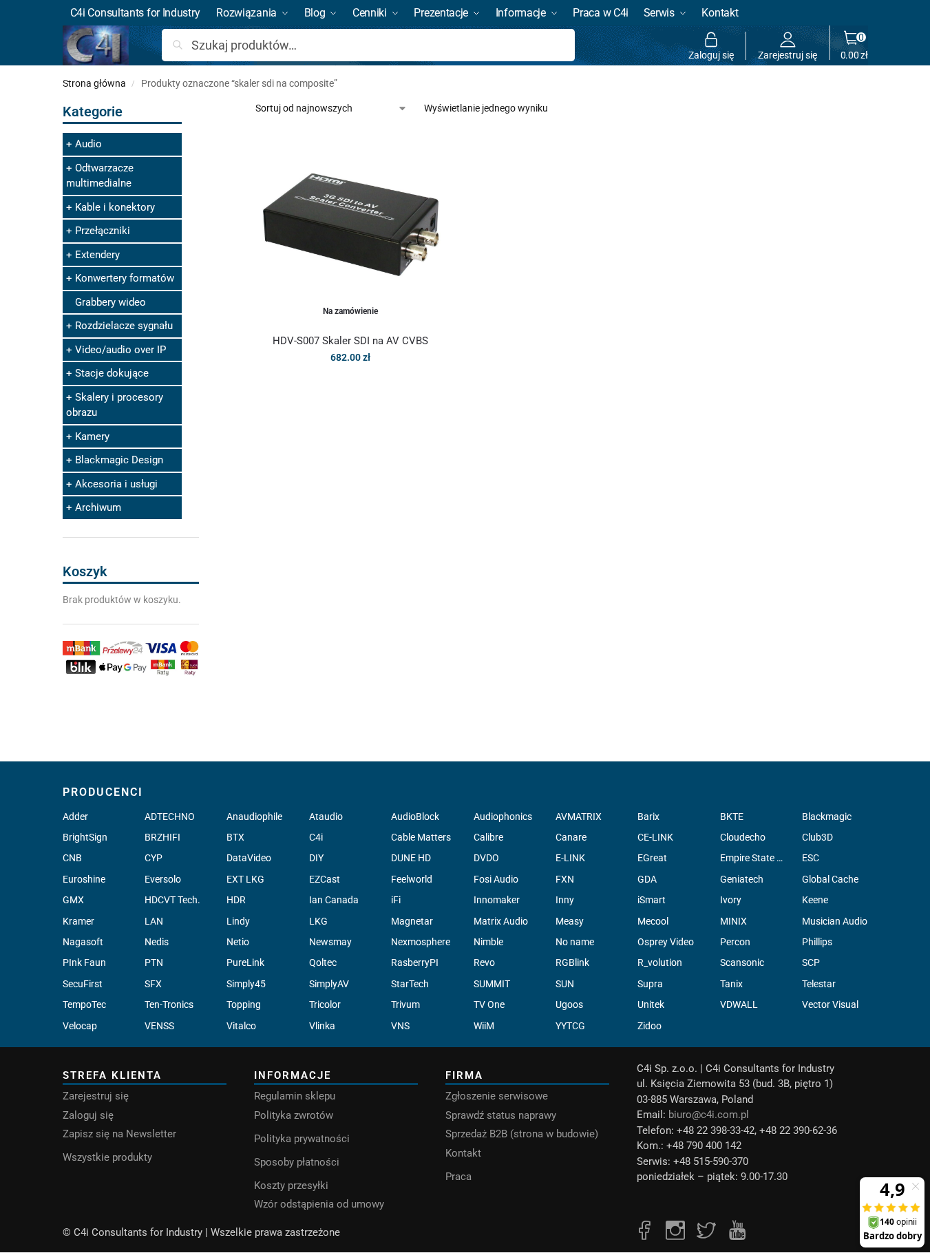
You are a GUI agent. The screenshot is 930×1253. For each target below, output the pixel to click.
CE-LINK (655, 837)
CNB (72, 857)
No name (575, 941)
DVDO (486, 857)
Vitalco (241, 1025)
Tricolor (325, 1004)
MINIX (733, 921)
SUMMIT (492, 983)
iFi (396, 899)
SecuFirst (83, 983)
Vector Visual (830, 1004)
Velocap (80, 1025)
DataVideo (248, 857)
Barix (648, 816)
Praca (458, 1176)
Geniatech (741, 879)
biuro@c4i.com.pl (708, 1114)
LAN (154, 921)
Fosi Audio (496, 879)
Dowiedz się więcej (350, 386)
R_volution (659, 962)
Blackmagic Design (119, 460)
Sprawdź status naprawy (500, 1115)
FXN (565, 879)
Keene (815, 899)
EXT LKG (245, 879)
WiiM (484, 1025)
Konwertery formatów (124, 278)
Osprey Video (665, 941)
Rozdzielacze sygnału (124, 325)
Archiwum (98, 507)
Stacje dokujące (112, 373)
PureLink (245, 962)
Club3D (817, 837)
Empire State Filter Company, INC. (752, 857)
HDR (236, 899)
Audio (88, 144)
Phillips (817, 941)
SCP (811, 962)
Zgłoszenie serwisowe (496, 1096)
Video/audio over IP (120, 350)
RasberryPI (414, 962)
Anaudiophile (254, 816)
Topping (243, 1004)
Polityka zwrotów (293, 1115)
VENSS (159, 1025)
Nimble (488, 941)
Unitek (650, 1004)
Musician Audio (834, 921)
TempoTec (84, 1004)
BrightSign (85, 837)
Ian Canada (334, 899)
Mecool (652, 921)
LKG (318, 921)
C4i (316, 837)
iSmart (651, 899)
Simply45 (246, 983)
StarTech (410, 983)
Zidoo (649, 1025)
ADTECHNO (170, 816)
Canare (571, 837)
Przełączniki (102, 230)
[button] (854, 45)
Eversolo (163, 879)
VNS (400, 1025)
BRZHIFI (162, 837)
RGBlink (572, 962)
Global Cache (830, 879)
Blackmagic (827, 816)
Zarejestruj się (787, 55)
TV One (489, 1004)
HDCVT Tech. (172, 899)
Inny (565, 899)
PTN (154, 962)
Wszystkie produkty (107, 1157)
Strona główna (94, 83)
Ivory (730, 899)
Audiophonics (503, 816)
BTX (235, 837)
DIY (316, 857)
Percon (735, 941)
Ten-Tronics (169, 1004)
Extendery (97, 255)
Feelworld (411, 879)
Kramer (78, 921)
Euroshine (84, 879)
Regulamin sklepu (294, 1096)
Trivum (405, 1004)
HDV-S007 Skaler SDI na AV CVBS (350, 341)
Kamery (92, 436)
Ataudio (326, 816)
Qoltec (323, 962)
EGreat (652, 857)
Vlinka (322, 1025)
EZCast (324, 879)
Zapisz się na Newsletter (119, 1134)
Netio (237, 941)
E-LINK (570, 857)
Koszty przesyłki (291, 1185)
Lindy (238, 921)
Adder (75, 816)
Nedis (157, 941)
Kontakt (463, 1153)
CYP (153, 857)
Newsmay (330, 941)
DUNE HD (411, 857)
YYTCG (570, 1025)
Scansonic (742, 962)
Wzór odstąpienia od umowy (319, 1204)
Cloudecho (742, 837)
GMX (73, 899)
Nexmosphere (420, 941)
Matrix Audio (501, 921)
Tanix (731, 983)
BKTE (731, 816)
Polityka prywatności (302, 1139)
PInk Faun (84, 962)
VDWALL (739, 1004)
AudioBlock (415, 816)
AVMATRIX (579, 816)
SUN (565, 983)
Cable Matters (421, 837)
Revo (484, 962)
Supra (650, 983)
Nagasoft (83, 941)
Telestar (819, 983)
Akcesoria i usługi (116, 484)
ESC (810, 857)
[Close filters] (203, 109)
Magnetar (412, 921)
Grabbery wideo (110, 302)
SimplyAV (329, 983)
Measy (570, 921)
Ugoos (569, 1004)
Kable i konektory (115, 207)
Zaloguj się (711, 55)
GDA (647, 879)
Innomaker (497, 899)
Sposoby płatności (296, 1162)
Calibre (488, 837)
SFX (153, 983)
